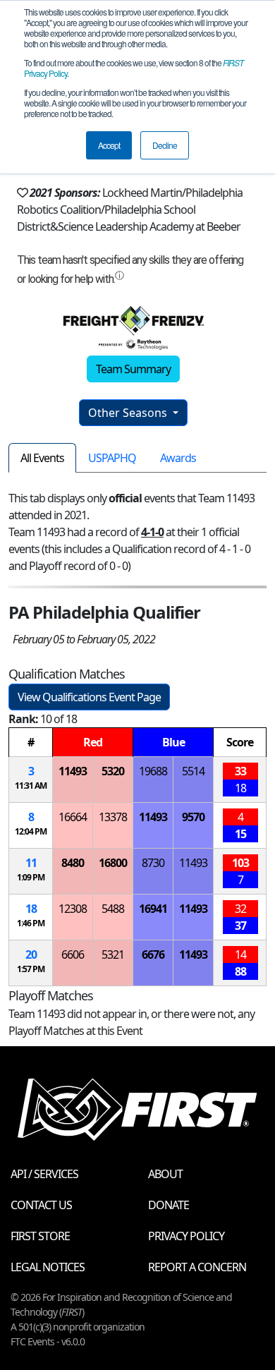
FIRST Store (40, 1236)
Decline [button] (164, 145)
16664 (73, 817)
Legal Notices (48, 1267)
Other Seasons (129, 412)
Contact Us (41, 1205)
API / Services (44, 1174)
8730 (153, 863)
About (165, 1174)
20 (31, 954)
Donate (168, 1205)
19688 (153, 771)
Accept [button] (109, 145)
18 (31, 908)
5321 (113, 954)
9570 (193, 817)
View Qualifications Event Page (89, 697)
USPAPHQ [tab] (112, 458)
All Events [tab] (42, 458)
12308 (73, 908)
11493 (73, 771)
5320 (113, 771)
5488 (113, 908)
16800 (113, 863)
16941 (153, 908)
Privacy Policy (186, 1236)
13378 (113, 817)
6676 (153, 954)
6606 (72, 954)
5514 (193, 771)
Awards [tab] (178, 458)
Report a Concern (197, 1267)
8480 (72, 863)
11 (31, 863)
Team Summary (133, 369)
